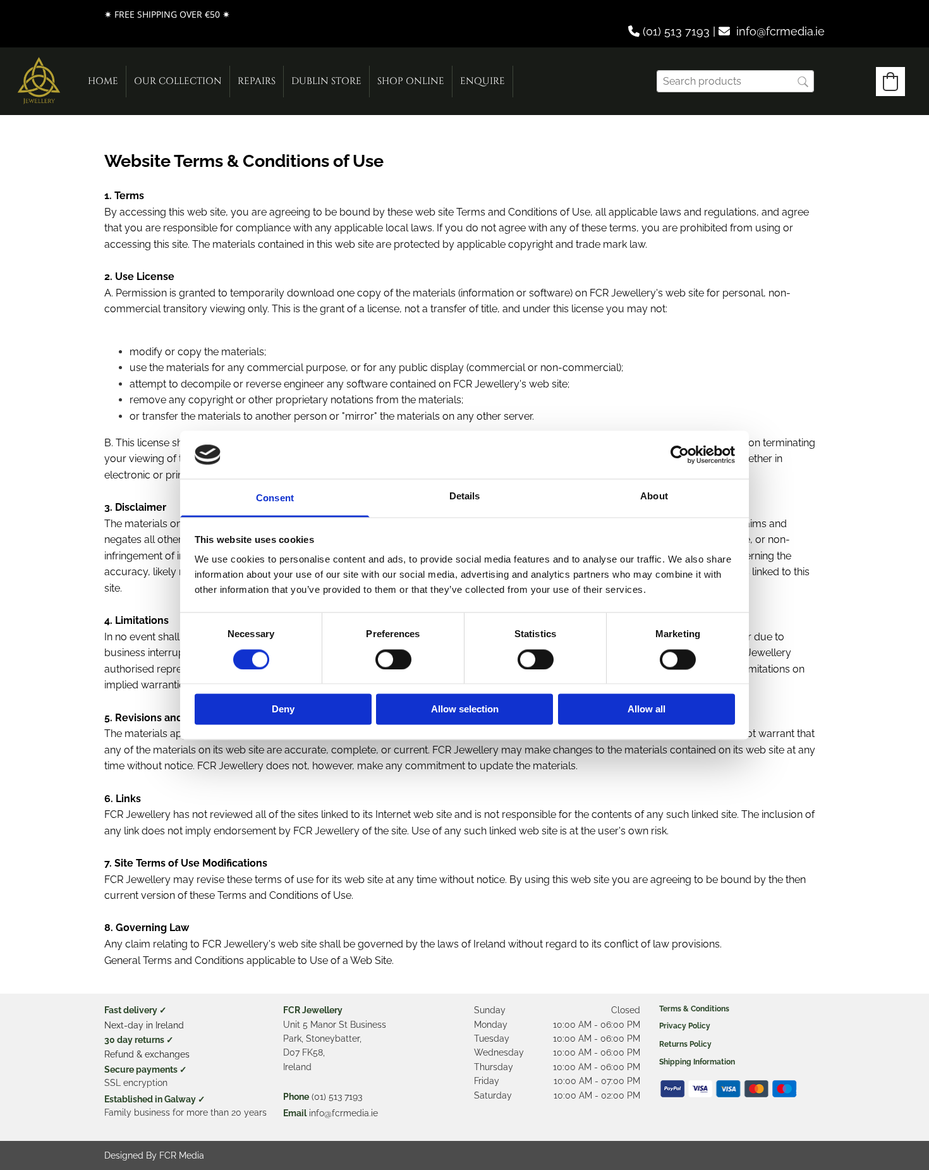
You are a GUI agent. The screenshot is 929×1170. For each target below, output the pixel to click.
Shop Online (410, 81)
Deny (283, 709)
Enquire (482, 81)
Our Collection (178, 81)
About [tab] (654, 496)
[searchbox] (735, 81)
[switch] (393, 659)
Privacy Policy (684, 1025)
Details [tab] (464, 496)
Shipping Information (697, 1061)
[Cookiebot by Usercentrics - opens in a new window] (679, 454)
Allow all (646, 709)
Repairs (257, 81)
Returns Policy (685, 1044)
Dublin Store (326, 81)
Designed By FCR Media (154, 1155)
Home (103, 81)
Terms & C (677, 1008)
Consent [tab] (275, 498)
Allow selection (465, 709)
